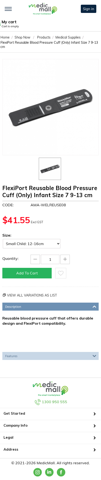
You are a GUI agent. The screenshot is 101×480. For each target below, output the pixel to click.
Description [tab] (13, 306)
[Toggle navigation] (8, 8)
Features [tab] (11, 356)
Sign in (88, 9)
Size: (6, 235)
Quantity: (10, 258)
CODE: (8, 205)
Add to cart (27, 273)
